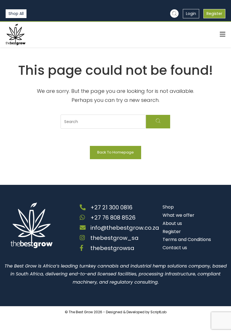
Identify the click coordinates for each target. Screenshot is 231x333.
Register (214, 13)
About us (172, 223)
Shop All (16, 13)
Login (191, 13)
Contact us (175, 247)
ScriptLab (158, 312)
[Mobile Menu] (222, 34)
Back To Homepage (115, 152)
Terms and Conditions (187, 239)
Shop (168, 207)
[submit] (158, 122)
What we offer (178, 215)
